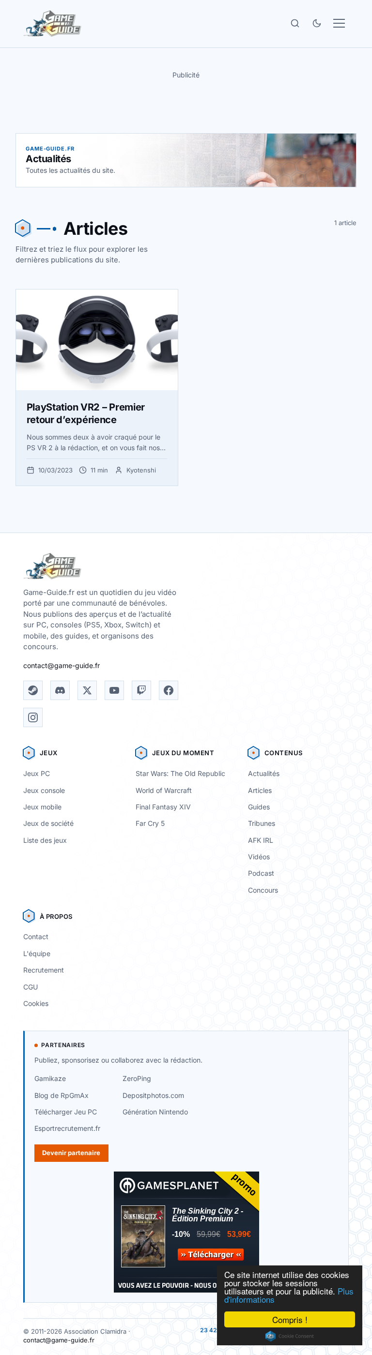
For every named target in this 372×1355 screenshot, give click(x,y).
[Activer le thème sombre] (316, 23)
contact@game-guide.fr (61, 665)
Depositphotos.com (153, 1095)
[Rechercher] (295, 23)
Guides (259, 807)
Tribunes (261, 823)
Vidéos (259, 857)
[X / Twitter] (87, 690)
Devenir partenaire (71, 1153)
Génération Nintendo (155, 1112)
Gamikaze (50, 1078)
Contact (35, 936)
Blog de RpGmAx (61, 1095)
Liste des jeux (45, 840)
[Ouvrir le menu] (339, 23)
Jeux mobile (42, 807)
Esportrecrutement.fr (67, 1128)
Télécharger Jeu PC (65, 1112)
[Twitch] (141, 690)
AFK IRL (260, 840)
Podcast (261, 873)
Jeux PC (36, 773)
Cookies (35, 1003)
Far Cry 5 (150, 823)
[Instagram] (33, 717)
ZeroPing (137, 1078)
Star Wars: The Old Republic (180, 773)
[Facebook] (168, 690)
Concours (263, 890)
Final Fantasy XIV (163, 807)
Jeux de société (48, 823)
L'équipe (36, 953)
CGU (30, 987)
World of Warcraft (164, 790)
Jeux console (44, 790)
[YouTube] (114, 690)
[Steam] (33, 690)
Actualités (263, 773)
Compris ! (290, 1319)
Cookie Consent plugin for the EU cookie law (289, 1336)
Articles (260, 790)
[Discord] (60, 690)
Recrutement (43, 970)
